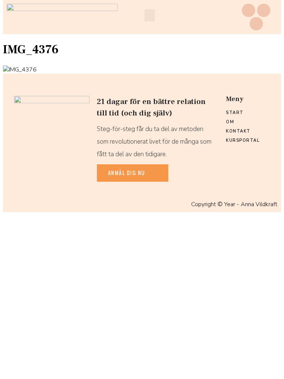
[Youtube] (256, 23)
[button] (150, 15)
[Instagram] (263, 10)
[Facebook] (248, 10)
